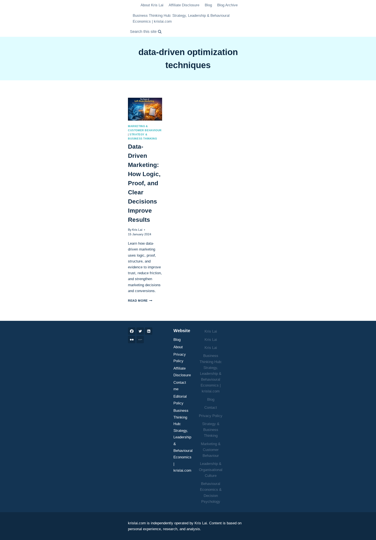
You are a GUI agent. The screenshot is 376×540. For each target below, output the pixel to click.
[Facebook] (131, 331)
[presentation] (145, 109)
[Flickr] (131, 339)
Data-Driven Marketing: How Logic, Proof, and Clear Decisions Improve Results (144, 183)
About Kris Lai (152, 5)
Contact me (179, 385)
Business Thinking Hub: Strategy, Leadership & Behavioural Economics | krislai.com (181, 18)
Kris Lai (137, 229)
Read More (140, 300)
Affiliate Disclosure (184, 5)
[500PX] (140, 339)
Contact (210, 407)
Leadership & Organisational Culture (210, 470)
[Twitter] (140, 331)
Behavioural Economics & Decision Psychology (211, 493)
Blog (208, 5)
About (178, 347)
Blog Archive (227, 5)
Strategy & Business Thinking (210, 430)
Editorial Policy (180, 399)
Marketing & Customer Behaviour (210, 450)
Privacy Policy (179, 357)
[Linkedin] (148, 331)
